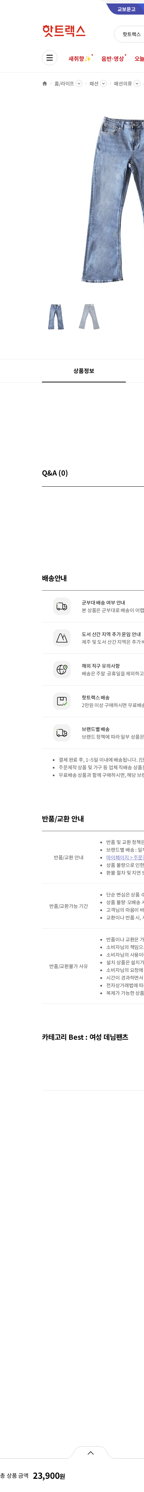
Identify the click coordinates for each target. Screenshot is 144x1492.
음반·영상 (112, 58)
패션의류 (123, 83)
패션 (94, 83)
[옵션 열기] (90, 1452)
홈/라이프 (64, 83)
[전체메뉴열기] (49, 57)
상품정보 (83, 370)
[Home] (45, 83)
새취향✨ (80, 58)
